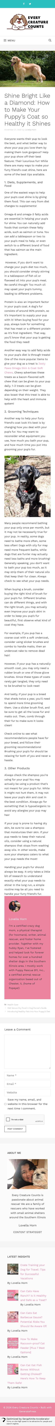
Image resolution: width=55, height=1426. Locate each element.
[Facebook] (23, 4)
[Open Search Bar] (50, 40)
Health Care (12, 1005)
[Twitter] (30, 4)
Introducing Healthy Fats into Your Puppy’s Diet (28, 1011)
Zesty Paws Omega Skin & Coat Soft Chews (24, 368)
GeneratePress (27, 1411)
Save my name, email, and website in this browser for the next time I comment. (27, 1104)
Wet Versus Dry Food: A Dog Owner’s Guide (26, 1008)
